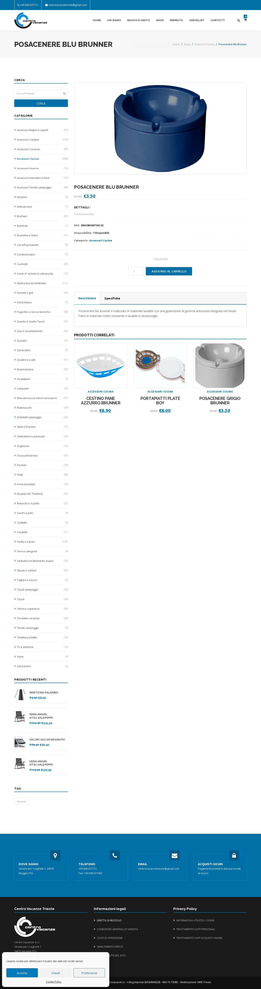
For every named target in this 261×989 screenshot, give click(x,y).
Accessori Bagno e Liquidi (42, 130)
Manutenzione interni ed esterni (42, 398)
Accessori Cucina (204, 44)
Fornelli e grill (42, 293)
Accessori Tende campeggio (42, 187)
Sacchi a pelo (42, 513)
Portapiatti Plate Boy (160, 401)
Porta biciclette (42, 484)
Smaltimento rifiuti (110, 946)
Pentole (42, 465)
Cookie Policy (53, 981)
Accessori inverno (42, 168)
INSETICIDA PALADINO (43, 692)
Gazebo (42, 340)
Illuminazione (42, 369)
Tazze (42, 599)
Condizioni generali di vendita (117, 929)
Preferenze (89, 973)
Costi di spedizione (110, 938)
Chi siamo (114, 20)
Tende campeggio (42, 628)
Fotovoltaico (42, 302)
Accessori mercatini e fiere (42, 178)
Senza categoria (42, 551)
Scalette (42, 522)
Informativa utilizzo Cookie (195, 920)
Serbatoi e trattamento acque (42, 561)
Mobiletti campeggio (42, 417)
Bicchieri (42, 216)
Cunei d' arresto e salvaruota (42, 273)
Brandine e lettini (42, 235)
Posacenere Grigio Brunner (219, 401)
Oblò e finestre (42, 427)
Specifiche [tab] (112, 298)
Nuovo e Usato (138, 20)
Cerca (40, 103)
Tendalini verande (42, 618)
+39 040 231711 (29, 5)
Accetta (22, 973)
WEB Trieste (204, 982)
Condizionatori (42, 254)
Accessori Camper (42, 139)
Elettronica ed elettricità (42, 283)
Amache (42, 197)
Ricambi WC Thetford (42, 494)
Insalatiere (42, 379)
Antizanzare (42, 206)
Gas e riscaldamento (42, 331)
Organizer (42, 446)
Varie (42, 656)
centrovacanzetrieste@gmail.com (67, 5)
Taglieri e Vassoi (42, 580)
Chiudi (56, 973)
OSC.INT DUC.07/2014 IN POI (47, 739)
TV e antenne (42, 647)
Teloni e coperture (42, 609)
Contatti (217, 20)
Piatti (42, 474)
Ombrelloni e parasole (42, 436)
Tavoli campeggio (42, 589)
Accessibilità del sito (111, 955)
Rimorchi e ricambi (42, 503)
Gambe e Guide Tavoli (42, 321)
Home (97, 20)
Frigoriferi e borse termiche (42, 312)
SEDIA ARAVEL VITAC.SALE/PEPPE (41, 716)
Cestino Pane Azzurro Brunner (101, 401)
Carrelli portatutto (42, 245)
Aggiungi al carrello (169, 271)
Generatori (42, 350)
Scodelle (42, 532)
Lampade (42, 388)
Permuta (176, 20)
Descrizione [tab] (87, 298)
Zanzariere (42, 666)
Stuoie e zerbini (42, 570)
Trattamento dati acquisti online (199, 938)
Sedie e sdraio (42, 541)
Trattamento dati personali (195, 929)
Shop (160, 20)
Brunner (21, 801)
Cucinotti (42, 264)
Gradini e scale (42, 360)
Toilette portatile (42, 637)
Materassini (42, 407)
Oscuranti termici (42, 455)
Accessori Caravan (42, 149)
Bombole (42, 226)
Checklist (196, 20)
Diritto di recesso (109, 920)
